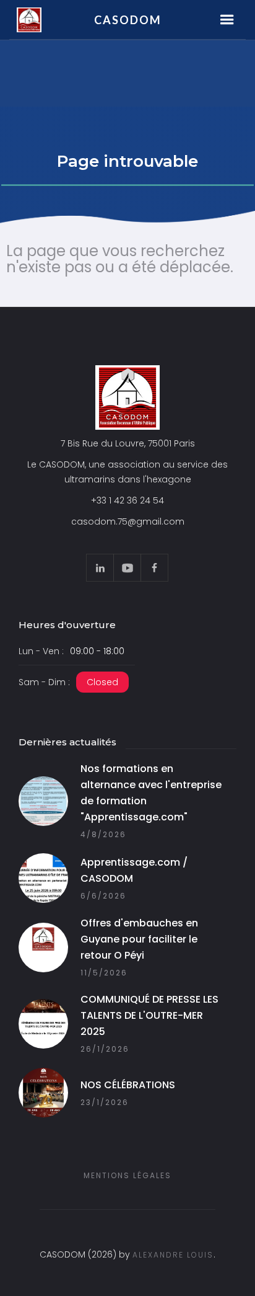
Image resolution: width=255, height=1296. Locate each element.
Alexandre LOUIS (173, 1254)
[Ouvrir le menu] (227, 19)
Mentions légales (127, 1175)
